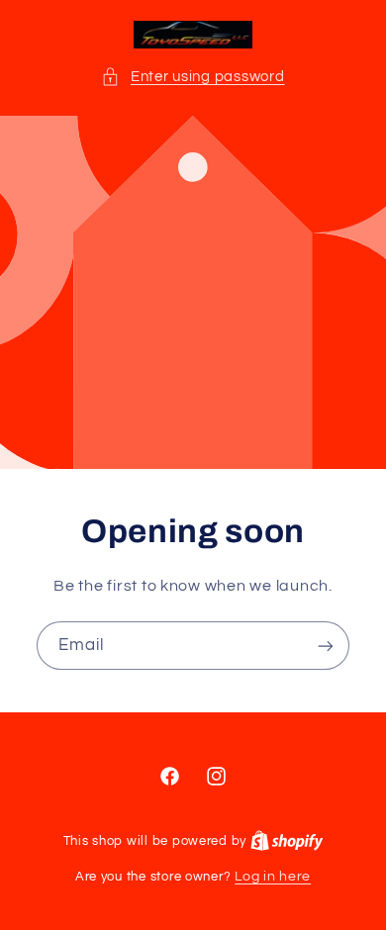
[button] (192, 77)
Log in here (273, 877)
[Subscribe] (325, 645)
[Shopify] (287, 841)
